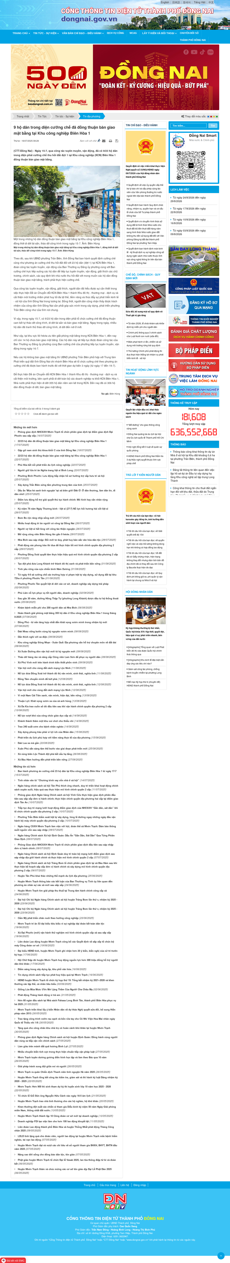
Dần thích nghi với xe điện (32, 636)
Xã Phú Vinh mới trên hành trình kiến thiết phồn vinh (47, 662)
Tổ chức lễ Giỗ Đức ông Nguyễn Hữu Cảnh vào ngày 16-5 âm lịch (54, 1095)
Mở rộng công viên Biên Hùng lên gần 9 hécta (43, 534)
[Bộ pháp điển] (194, 350)
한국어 (187, 2)
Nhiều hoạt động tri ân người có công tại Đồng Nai (46, 523)
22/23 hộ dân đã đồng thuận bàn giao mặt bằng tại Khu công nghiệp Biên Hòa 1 (62, 441)
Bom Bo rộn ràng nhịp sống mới (36, 517)
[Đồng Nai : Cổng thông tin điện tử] (36, 14)
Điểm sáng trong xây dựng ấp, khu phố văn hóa (44, 969)
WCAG (133, 33)
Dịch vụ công (115, 33)
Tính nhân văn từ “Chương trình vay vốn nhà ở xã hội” (48, 780)
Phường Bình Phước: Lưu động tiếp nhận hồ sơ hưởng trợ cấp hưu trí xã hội (61, 475)
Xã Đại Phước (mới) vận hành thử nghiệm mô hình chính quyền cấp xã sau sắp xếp (64, 932)
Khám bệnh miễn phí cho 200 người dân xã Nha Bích (47, 607)
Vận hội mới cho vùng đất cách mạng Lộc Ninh (44, 668)
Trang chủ (20, 33)
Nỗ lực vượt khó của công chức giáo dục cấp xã (45, 715)
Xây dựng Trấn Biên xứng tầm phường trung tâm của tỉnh (50, 484)
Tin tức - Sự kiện (44, 33)
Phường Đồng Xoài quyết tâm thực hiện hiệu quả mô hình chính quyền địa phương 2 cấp (68, 554)
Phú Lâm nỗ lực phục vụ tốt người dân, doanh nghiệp (48, 592)
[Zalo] (194, 157)
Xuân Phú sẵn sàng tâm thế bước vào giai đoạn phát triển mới (53, 748)
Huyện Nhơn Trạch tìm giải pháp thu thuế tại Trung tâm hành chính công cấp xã (62, 890)
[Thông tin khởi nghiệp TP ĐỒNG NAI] (194, 320)
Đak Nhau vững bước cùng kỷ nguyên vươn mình (45, 631)
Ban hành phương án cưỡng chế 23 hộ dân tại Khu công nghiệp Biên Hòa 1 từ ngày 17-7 (67, 771)
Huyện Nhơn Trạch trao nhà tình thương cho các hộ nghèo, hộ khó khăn (58, 1101)
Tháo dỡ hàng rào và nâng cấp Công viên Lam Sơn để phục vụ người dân (59, 657)
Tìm (213, 125)
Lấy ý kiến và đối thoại (158, 33)
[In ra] (111, 140)
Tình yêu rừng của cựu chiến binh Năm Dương (44, 569)
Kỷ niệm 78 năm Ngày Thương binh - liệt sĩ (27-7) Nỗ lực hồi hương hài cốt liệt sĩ (63, 508)
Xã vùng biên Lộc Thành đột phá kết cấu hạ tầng (45, 754)
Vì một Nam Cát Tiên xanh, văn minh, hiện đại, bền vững (49, 695)
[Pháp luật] (194, 285)
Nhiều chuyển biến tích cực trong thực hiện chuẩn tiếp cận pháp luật (56, 1051)
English (165, 2)
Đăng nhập (140, 1185)
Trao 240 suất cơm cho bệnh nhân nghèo (40, 726)
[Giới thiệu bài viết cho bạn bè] (104, 140)
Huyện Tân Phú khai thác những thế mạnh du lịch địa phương (52, 875)
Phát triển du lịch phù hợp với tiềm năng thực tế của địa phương (54, 737)
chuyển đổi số (189, 33)
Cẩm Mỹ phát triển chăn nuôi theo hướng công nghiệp (48, 918)
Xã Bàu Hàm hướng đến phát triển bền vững (42, 759)
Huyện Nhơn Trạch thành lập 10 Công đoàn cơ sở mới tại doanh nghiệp (58, 1116)
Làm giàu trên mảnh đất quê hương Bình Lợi (43, 1046)
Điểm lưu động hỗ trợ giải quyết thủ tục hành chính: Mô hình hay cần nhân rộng (63, 499)
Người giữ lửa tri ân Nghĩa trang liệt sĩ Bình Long (45, 470)
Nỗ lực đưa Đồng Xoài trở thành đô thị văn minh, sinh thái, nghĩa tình (57, 673)
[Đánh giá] (194, 333)
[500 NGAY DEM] (115, 77)
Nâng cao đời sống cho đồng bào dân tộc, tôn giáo (46, 1154)
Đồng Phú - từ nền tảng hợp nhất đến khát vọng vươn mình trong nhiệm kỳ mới (62, 622)
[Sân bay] (194, 260)
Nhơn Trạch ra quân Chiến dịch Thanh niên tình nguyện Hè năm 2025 (56, 1072)
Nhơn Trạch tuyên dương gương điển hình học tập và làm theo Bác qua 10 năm (62, 1057)
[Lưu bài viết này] (117, 140)
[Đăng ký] (194, 304)
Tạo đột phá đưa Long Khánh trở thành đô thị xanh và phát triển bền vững (59, 563)
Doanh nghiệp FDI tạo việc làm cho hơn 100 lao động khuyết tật (53, 1121)
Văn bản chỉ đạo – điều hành (81, 33)
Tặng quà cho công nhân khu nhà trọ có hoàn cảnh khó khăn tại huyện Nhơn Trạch (64, 1028)
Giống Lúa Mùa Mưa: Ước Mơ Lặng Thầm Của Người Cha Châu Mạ (55, 989)
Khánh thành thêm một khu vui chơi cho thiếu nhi (45, 721)
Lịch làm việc (180, 189)
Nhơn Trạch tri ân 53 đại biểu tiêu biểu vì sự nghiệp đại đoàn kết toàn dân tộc (61, 923)
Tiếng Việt (199, 2)
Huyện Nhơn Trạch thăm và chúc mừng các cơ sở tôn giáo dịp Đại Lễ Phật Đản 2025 (65, 1169)
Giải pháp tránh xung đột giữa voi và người (42, 1066)
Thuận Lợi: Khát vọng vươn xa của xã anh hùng (44, 701)
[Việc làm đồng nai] (194, 378)
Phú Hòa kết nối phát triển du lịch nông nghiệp (44, 464)
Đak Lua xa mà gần (28, 743)
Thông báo (178, 444)
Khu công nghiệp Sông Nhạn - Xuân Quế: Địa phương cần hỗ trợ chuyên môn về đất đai (67, 642)
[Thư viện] (194, 365)
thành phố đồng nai (193, 40)
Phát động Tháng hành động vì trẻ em (39, 995)
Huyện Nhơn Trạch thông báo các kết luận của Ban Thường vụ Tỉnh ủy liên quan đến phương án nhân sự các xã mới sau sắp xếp (63, 883)
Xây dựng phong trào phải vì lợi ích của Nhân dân (46, 732)
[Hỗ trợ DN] (194, 391)
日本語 (176, 2)
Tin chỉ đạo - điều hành (141, 125)
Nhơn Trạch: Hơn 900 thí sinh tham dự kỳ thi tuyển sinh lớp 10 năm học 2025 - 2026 (64, 1086)
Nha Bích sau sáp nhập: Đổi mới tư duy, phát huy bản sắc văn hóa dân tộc (59, 539)
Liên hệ (125, 1185)
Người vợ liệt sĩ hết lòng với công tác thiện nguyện (46, 528)
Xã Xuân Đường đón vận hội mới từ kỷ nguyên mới (46, 651)
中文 (211, 2)
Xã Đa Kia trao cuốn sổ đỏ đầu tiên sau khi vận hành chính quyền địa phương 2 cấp (64, 706)
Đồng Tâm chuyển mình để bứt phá (37, 679)
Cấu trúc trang (108, 1185)
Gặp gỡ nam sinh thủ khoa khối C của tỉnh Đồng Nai (47, 450)
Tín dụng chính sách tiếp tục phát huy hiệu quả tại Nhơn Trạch (53, 974)
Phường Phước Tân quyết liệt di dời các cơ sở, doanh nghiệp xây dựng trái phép (63, 583)
